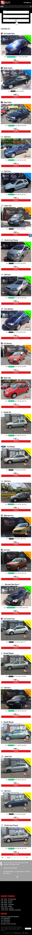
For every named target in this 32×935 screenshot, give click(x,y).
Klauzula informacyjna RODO (10, 890)
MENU (2, 7)
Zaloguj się (28, 2)
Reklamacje (4, 892)
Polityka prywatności (7, 887)
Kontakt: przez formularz (8, 924)
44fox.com (26, 933)
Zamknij (28, 928)
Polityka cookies (6, 889)
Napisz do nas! (12, 933)
